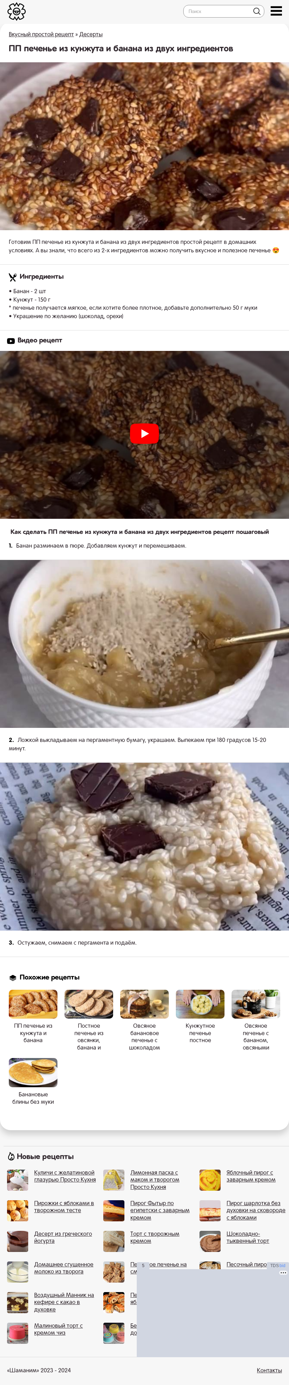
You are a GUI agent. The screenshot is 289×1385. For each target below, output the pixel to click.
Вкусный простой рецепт (41, 35)
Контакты (269, 1371)
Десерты (91, 35)
